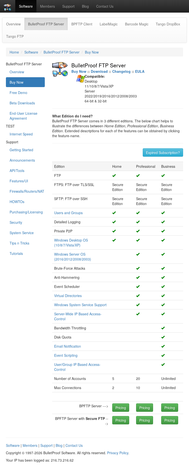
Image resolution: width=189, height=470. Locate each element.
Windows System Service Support (80, 304)
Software (26, 6)
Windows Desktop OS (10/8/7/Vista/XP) (71, 242)
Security (16, 222)
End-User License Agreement (23, 116)
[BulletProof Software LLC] (7, 6)
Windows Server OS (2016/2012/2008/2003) (72, 257)
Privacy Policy (117, 452)
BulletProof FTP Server (48, 23)
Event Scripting (66, 355)
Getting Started (21, 149)
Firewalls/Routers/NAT (27, 191)
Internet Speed (21, 134)
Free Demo (18, 92)
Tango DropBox (168, 23)
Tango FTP (15, 36)
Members (47, 6)
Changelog (121, 71)
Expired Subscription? (163, 152)
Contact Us (104, 6)
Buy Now (92, 52)
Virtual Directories (68, 295)
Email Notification (67, 346)
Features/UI (19, 180)
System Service (22, 232)
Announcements (22, 160)
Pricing (120, 407)
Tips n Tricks (19, 243)
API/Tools (17, 170)
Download (99, 71)
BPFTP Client (81, 23)
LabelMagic (109, 23)
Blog (85, 6)
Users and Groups (68, 212)
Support (68, 6)
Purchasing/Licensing (26, 211)
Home (14, 52)
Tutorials (16, 253)
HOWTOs (17, 201)
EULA (139, 71)
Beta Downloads (22, 102)
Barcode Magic (136, 23)
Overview (13, 23)
